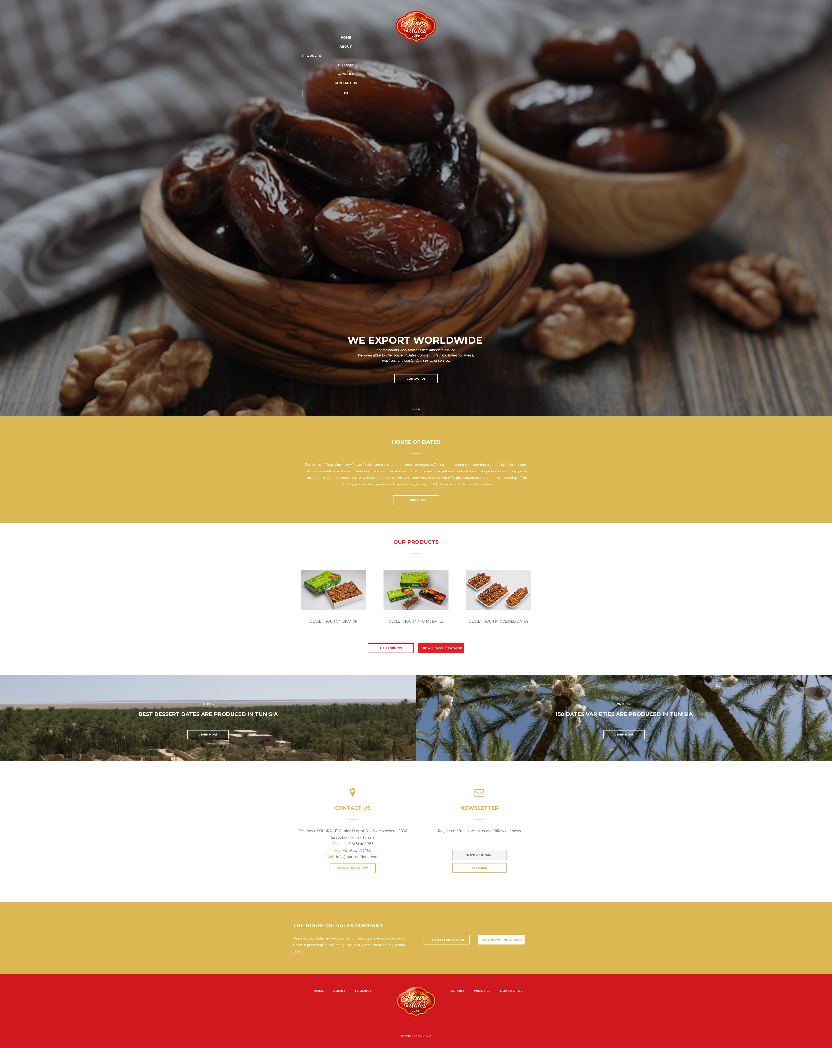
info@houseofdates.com (357, 857)
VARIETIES (345, 74)
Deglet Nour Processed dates (498, 621)
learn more (416, 500)
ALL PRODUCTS (391, 648)
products (311, 56)
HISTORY (345, 65)
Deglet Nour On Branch (334, 621)
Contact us (346, 83)
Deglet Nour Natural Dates (416, 621)
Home (346, 37)
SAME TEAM (424, 1036)
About (346, 47)
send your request (352, 868)
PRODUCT (363, 991)
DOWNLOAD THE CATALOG (442, 648)
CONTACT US (416, 378)
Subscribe (479, 867)
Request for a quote (447, 939)
